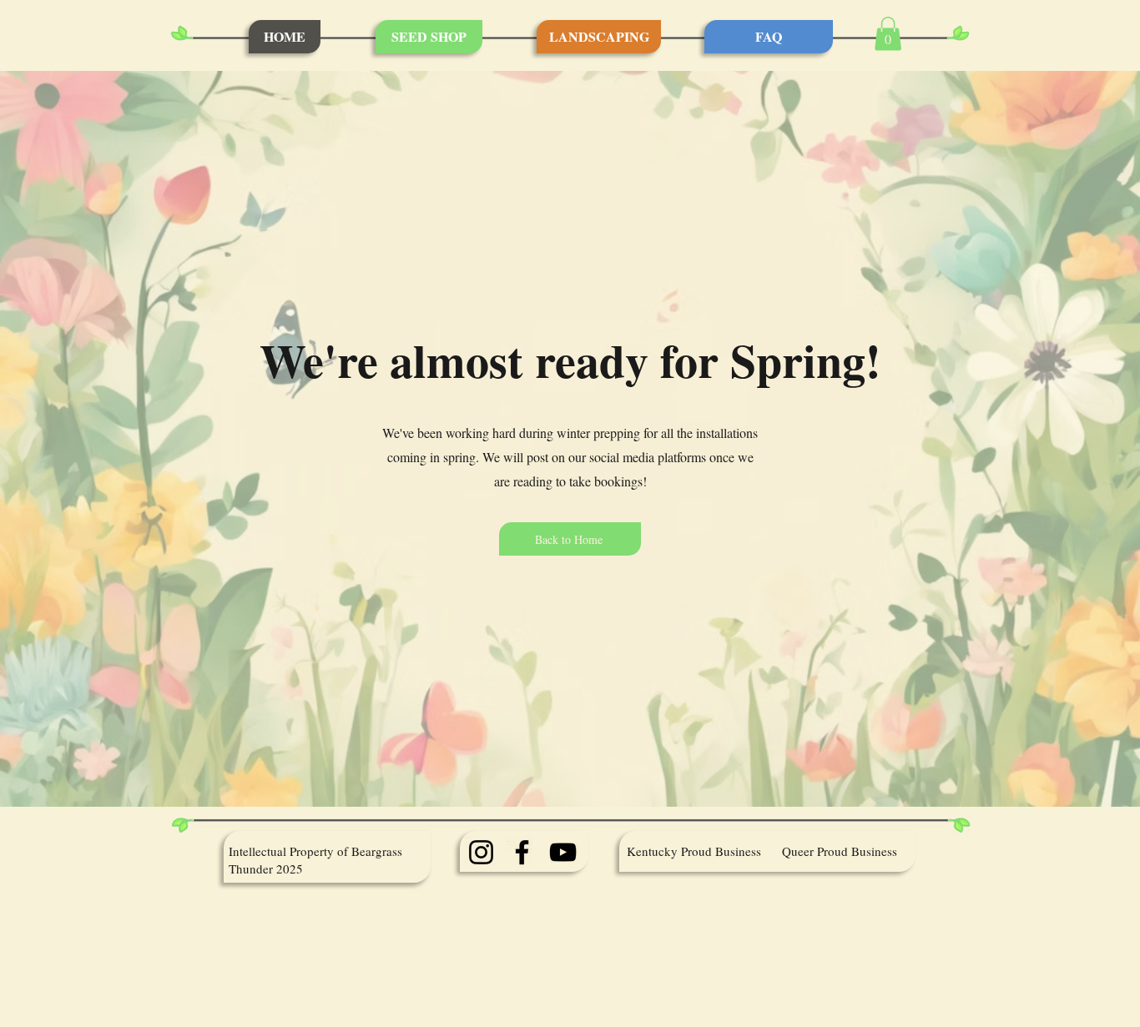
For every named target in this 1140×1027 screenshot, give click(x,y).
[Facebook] (522, 852)
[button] (888, 34)
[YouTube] (563, 852)
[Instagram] (481, 852)
